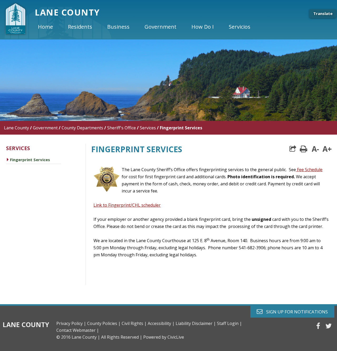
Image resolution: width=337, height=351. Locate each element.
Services (148, 128)
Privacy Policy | (71, 323)
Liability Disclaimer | (196, 323)
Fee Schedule (309, 169)
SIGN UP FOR (295, 311)
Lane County (16, 128)
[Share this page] (292, 149)
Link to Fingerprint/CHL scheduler (127, 205)
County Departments (82, 128)
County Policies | (104, 323)
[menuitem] (50, 26)
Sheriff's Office (121, 128)
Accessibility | (161, 323)
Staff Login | (229, 323)
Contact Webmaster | (77, 330)
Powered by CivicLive (163, 337)
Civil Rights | (134, 323)
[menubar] (148, 26)
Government (45, 128)
